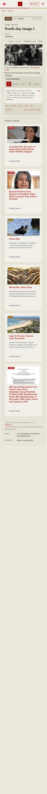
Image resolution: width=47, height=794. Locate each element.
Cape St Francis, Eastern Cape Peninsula (21, 337)
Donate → (8, 424)
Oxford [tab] (23, 84)
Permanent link (30, 41)
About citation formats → (33, 109)
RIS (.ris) (29, 106)
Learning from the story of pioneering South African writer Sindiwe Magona (22, 149)
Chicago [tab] (36, 84)
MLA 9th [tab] (30, 84)
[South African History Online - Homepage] (4, 4)
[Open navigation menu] (42, 4)
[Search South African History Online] (20, 4)
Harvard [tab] (15, 84)
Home (3, 11)
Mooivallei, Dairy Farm (20, 287)
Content (10, 11)
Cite (14, 41)
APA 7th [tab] (9, 84)
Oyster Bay (14, 239)
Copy (39, 90)
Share (40, 41)
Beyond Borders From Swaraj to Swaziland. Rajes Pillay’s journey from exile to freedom (23, 195)
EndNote (8, 109)
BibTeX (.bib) (16, 106)
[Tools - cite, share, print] (25, 4)
